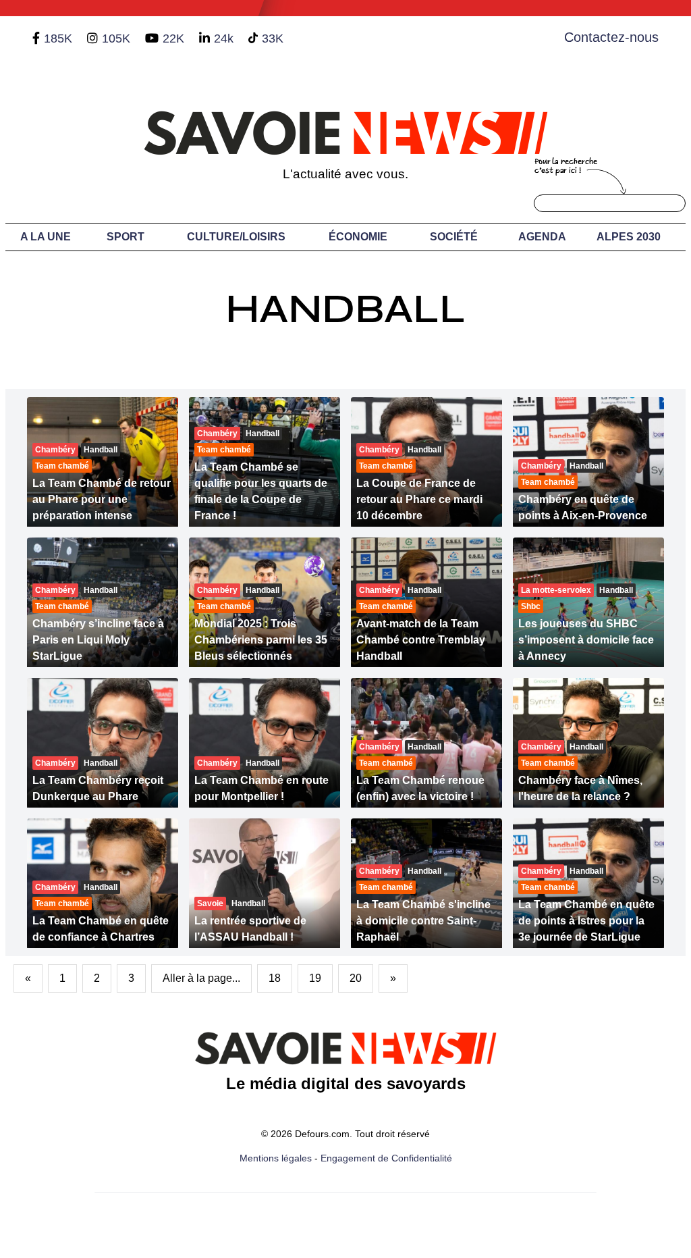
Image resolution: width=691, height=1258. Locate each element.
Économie (358, 236)
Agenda (542, 236)
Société (454, 236)
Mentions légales (276, 1158)
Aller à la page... (201, 978)
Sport (125, 236)
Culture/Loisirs (236, 236)
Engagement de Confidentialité (386, 1158)
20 (356, 978)
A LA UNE (45, 236)
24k (223, 38)
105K (116, 38)
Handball (345, 309)
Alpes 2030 (629, 236)
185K (58, 38)
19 (315, 978)
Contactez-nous (611, 37)
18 (275, 978)
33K (272, 38)
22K (173, 38)
